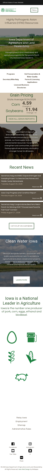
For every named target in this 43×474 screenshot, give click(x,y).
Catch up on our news (21, 226)
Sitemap (21, 425)
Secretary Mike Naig (11, 79)
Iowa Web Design (24, 469)
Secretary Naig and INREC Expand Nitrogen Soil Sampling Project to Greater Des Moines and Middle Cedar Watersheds (21, 178)
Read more (36, 187)
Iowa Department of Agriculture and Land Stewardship (21, 43)
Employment (21, 421)
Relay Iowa (21, 418)
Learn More (21, 280)
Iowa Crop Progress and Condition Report (18, 193)
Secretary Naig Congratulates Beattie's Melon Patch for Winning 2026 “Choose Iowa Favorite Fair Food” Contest (20, 207)
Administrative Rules (21, 429)
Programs (11, 74)
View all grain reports (21, 119)
